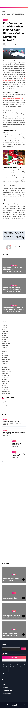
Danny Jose (18, 247)
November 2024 (6, 343)
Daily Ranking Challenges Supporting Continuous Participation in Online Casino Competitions (11, 617)
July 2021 (4, 383)
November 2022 (6, 369)
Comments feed (7, 690)
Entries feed (6, 687)
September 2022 (6, 371)
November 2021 (6, 381)
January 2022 (5, 377)
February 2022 (6, 375)
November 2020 (6, 393)
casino (3, 403)
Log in (4, 684)
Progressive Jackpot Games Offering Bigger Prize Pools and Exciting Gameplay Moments (14, 434)
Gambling (6, 20)
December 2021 (6, 379)
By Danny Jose (9, 44)
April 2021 (4, 385)
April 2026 (4, 329)
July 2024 (4, 347)
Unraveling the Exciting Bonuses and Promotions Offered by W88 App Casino (13, 289)
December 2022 (6, 367)
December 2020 (6, 391)
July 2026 (4, 325)
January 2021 (5, 389)
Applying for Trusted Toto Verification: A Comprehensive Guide (12, 269)
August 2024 (5, 345)
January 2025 (5, 341)
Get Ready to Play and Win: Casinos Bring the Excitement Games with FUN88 (13, 309)
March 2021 (5, 387)
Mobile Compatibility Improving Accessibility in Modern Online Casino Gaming (11, 636)
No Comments (7, 45)
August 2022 (5, 373)
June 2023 (4, 365)
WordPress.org (7, 693)
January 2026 (5, 335)
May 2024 (4, 351)
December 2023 (6, 357)
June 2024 (4, 349)
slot (3, 411)
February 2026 (6, 333)
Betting (4, 401)
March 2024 (5, 355)
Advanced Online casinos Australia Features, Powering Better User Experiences (13, 423)
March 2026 (5, 331)
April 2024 (4, 353)
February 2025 (6, 339)
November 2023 (6, 359)
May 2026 (4, 327)
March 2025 (5, 337)
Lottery (4, 407)
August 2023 (5, 361)
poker (3, 409)
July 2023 (4, 363)
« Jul (3, 677)
